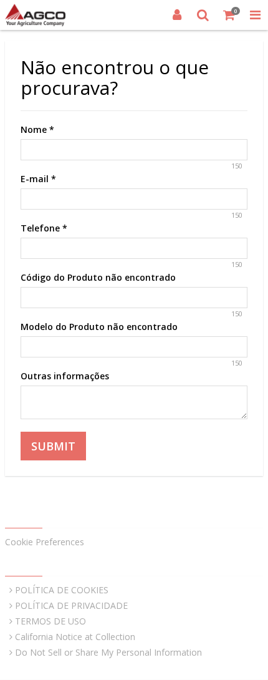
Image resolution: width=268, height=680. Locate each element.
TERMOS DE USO (50, 621)
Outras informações (65, 376)
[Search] (203, 15)
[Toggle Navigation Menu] (255, 15)
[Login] (177, 15)
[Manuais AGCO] (35, 15)
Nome (37, 129)
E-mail (38, 179)
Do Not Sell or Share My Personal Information (108, 652)
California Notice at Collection (75, 637)
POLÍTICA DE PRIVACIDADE (71, 605)
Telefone (44, 228)
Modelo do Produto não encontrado (99, 327)
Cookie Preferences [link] (44, 542)
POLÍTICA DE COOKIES (61, 590)
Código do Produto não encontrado (98, 277)
